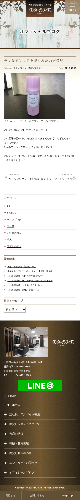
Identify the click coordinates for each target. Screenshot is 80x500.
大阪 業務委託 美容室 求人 (21, 266)
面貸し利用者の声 (20, 453)
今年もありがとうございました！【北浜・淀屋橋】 (31, 271)
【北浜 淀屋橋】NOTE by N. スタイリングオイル (29, 280)
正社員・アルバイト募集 (24, 414)
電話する (10, 495)
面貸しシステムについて (24, 424)
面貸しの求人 (14, 246)
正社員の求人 (14, 233)
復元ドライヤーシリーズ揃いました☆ (58, 176)
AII (15, 68)
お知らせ (22, 68)
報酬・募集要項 (19, 443)
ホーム (16, 404)
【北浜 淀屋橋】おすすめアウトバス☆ (25, 285)
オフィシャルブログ (21, 472)
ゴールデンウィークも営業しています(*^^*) (23, 176)
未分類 (10, 226)
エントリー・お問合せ (23, 462)
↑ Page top (66, 495)
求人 (9, 239)
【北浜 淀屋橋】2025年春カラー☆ (23, 290)
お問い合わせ (37, 495)
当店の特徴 (16, 433)
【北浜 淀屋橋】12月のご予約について (25, 276)
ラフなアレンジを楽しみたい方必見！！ (37, 61)
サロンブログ (34, 68)
